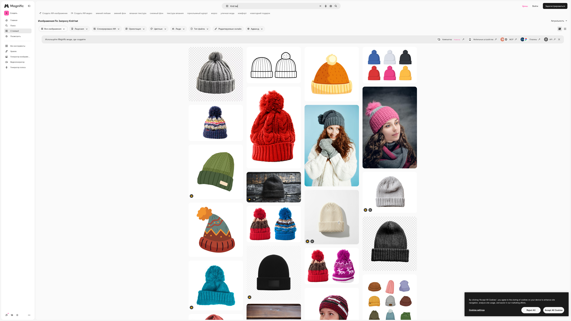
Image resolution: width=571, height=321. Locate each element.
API (550, 39)
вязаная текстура (138, 13)
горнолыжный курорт (197, 13)
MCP (511, 39)
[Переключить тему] (17, 315)
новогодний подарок (260, 13)
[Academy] (12, 315)
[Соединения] (6, 315)
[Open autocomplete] (226, 6)
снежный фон (156, 13)
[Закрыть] (559, 39)
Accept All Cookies (554, 310)
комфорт (242, 13)
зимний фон (120, 13)
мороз (214, 13)
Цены (525, 5)
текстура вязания (175, 13)
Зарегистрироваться (555, 5)
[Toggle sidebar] (29, 6)
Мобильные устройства (483, 39)
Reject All (531, 310)
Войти (535, 5)
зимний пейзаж (103, 13)
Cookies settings (477, 310)
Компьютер (451, 39)
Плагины (533, 39)
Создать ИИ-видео (83, 13)
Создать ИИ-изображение (55, 13)
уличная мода (227, 13)
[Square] (565, 28)
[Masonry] (559, 28)
